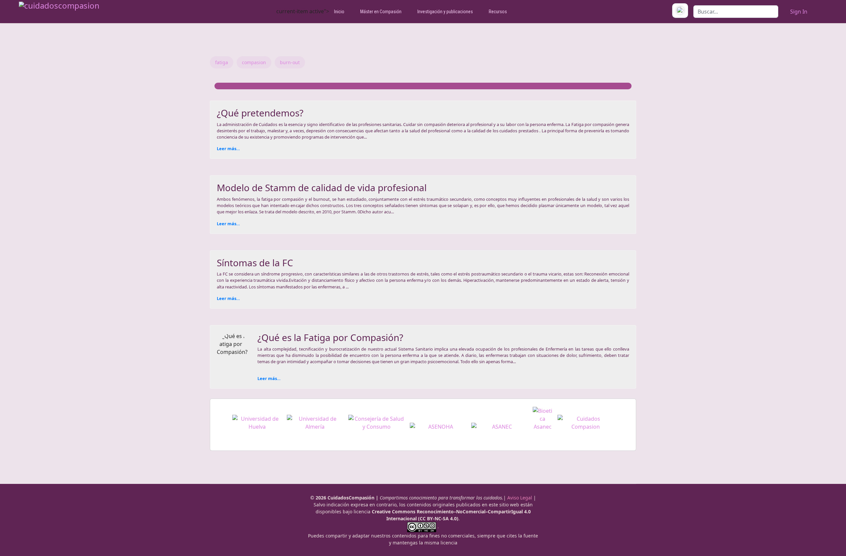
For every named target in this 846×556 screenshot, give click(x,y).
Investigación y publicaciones (445, 11)
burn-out (290, 62)
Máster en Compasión (381, 11)
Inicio (339, 11)
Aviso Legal (519, 497)
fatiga (221, 62)
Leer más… (228, 148)
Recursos (498, 11)
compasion (254, 62)
